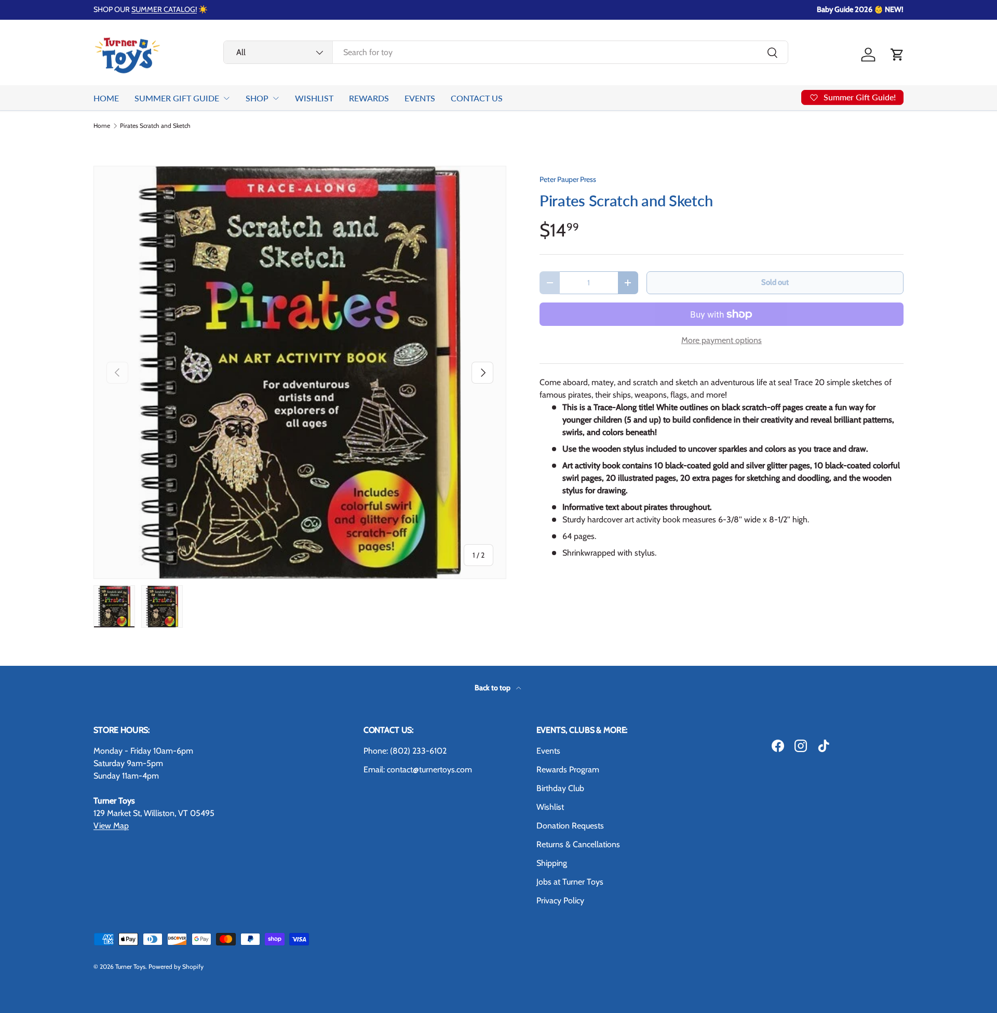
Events (548, 751)
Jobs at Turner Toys (569, 882)
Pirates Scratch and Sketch (155, 126)
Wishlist (550, 807)
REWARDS (369, 98)
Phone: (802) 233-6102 (405, 751)
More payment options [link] (721, 340)
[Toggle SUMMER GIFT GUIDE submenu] (226, 98)
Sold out (775, 282)
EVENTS (420, 98)
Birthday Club (560, 788)
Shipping (551, 863)
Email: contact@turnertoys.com (417, 769)
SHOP (257, 98)
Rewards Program (567, 769)
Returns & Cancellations (578, 844)
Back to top (493, 687)
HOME (106, 98)
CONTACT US (477, 98)
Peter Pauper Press (568, 179)
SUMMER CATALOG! (164, 9)
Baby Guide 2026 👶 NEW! (860, 9)
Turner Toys (130, 966)
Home (101, 126)
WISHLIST (314, 98)
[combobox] (506, 52)
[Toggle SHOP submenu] (276, 98)
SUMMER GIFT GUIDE (176, 98)
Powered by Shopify (176, 966)
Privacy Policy (560, 900)
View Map (111, 826)
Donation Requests (570, 826)
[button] (897, 54)
